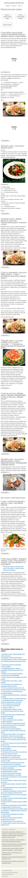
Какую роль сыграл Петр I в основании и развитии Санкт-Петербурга (13, 726)
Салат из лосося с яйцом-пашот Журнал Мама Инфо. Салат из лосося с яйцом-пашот (13, 396)
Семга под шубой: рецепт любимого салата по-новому (13, 604)
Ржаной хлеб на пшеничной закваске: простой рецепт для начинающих (12, 674)
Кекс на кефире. (6, 666)
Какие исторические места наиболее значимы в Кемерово (12, 720)
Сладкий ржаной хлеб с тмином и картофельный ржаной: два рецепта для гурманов (12, 670)
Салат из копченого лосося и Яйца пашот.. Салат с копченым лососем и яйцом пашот (14, 275)
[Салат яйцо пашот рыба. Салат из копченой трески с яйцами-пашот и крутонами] (14, 109)
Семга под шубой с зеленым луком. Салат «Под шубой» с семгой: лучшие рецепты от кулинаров (14, 561)
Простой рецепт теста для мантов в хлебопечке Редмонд (11, 692)
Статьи (20, 5)
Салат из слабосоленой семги (7, 16)
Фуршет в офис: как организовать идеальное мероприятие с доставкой (11, 774)
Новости (14, 5)
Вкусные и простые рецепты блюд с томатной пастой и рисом (12, 818)
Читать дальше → (5, 140)
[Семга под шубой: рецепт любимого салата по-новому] (14, 641)
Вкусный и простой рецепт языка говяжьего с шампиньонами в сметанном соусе (14, 806)
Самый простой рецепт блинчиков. (11, 665)
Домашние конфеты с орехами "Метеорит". (15, 698)
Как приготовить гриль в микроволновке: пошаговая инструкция (13, 715)
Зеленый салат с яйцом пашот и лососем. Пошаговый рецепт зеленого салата (14, 221)
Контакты (4, 872)
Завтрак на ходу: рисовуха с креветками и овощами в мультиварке (13, 767)
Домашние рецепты (14, 3)
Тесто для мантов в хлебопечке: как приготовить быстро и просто (11, 685)
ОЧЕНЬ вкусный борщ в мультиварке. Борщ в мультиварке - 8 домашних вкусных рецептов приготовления (14, 810)
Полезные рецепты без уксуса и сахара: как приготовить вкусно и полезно (14, 752)
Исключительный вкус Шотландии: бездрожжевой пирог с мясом (11, 770)
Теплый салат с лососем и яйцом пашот (12, 146)
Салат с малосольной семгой (20, 16)
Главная (7, 5)
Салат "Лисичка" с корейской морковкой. (14, 723)
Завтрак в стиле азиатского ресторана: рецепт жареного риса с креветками (12, 763)
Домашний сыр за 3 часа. (10, 750)
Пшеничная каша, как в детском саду (13, 821)
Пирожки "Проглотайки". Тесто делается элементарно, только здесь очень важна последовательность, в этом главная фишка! (13, 735)
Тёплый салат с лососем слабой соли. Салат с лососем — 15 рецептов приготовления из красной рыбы (13, 344)
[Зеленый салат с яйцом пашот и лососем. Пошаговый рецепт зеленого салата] (14, 258)
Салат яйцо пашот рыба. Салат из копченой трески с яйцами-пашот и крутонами (13, 34)
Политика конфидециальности (7, 874)
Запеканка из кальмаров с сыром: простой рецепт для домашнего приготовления (13, 792)
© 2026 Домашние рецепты (7, 870)
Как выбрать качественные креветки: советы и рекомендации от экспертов (12, 701)
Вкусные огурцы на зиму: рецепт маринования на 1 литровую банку (11, 756)
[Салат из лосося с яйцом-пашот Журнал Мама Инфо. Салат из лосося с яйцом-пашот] (14, 444)
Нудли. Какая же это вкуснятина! (12, 704)
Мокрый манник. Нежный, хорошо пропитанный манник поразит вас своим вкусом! (12, 711)
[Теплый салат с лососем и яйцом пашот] (14, 171)
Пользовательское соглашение (12, 872)
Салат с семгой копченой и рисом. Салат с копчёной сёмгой (13, 503)
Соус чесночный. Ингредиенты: (11, 705)
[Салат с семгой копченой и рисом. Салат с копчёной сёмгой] (14, 540)
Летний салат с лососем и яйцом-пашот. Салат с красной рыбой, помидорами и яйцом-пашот (14, 461)
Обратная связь (5, 876)
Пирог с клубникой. (8, 718)
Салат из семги (7, 24)
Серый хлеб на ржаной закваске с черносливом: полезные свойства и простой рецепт (13, 730)
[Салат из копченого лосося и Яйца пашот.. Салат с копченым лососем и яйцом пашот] (14, 326)
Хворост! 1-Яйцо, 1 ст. (9, 707)
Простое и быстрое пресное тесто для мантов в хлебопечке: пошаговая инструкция (13, 688)
